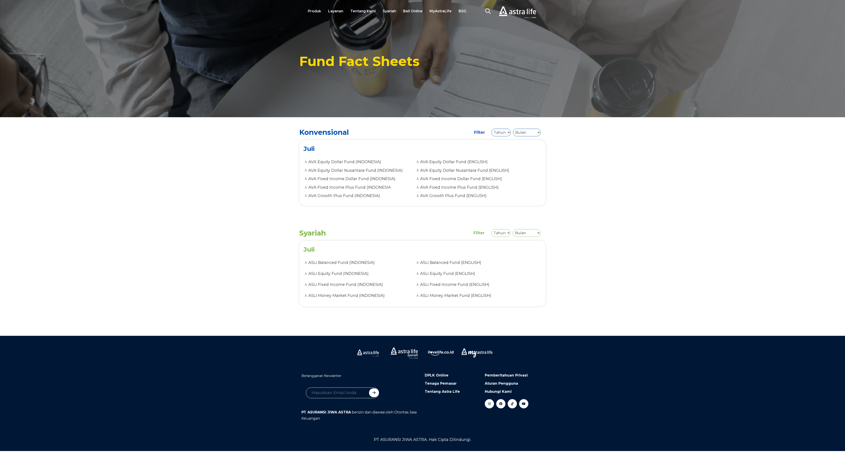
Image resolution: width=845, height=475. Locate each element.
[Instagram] (489, 403)
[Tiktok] (512, 403)
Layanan (335, 11)
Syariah (389, 11)
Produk (314, 11)
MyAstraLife (441, 11)
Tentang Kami (363, 11)
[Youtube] (523, 403)
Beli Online (412, 11)
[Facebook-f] (500, 403)
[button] (487, 11)
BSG (462, 11)
